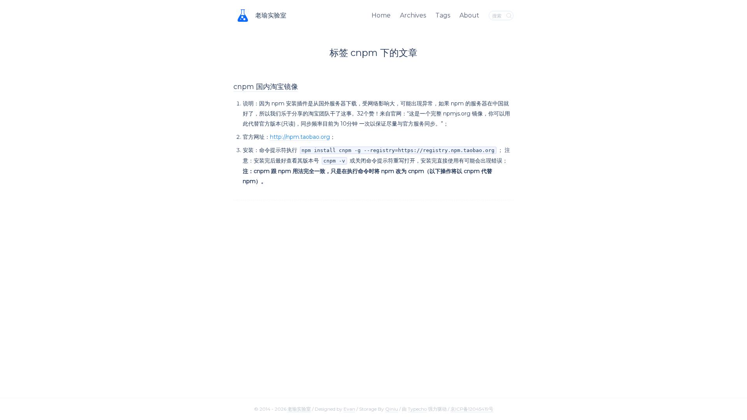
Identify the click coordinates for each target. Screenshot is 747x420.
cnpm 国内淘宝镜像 (265, 86)
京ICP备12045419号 (472, 409)
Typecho (417, 409)
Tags (442, 15)
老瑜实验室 (270, 15)
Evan (349, 409)
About (469, 15)
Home (381, 15)
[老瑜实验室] (242, 15)
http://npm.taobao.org (300, 136)
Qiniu (391, 409)
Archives (413, 15)
